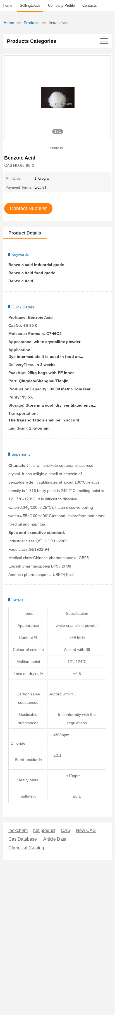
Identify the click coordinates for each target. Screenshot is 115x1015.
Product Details (24, 233)
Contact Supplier (28, 208)
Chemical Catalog (26, 847)
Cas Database (22, 839)
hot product (44, 830)
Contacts (89, 5)
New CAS (86, 830)
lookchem (18, 830)
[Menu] (57, 41)
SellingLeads (30, 5)
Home (7, 5)
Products (31, 22)
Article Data (54, 839)
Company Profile (61, 5)
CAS (65, 830)
